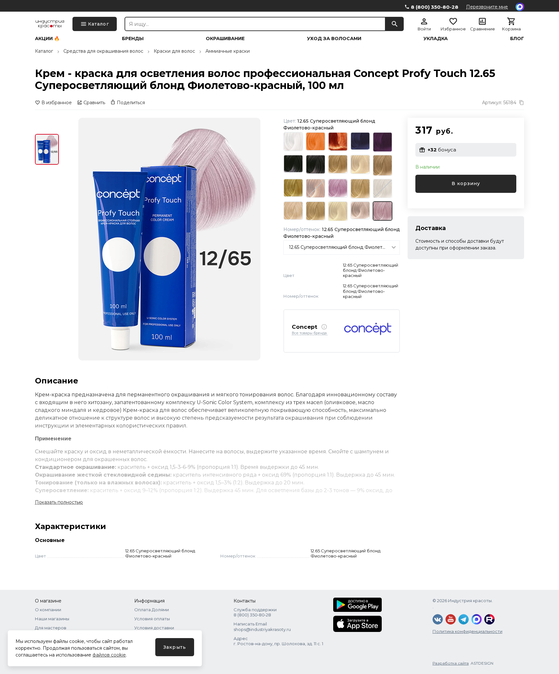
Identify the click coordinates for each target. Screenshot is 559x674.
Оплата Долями (151, 609)
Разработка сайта (451, 663)
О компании (48, 609)
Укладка (435, 38)
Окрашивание (225, 38)
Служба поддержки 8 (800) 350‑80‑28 (255, 612)
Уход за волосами (334, 38)
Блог (517, 38)
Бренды (133, 38)
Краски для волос (174, 51)
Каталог (44, 51)
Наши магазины (52, 618)
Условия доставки (154, 627)
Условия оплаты (152, 618)
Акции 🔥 (47, 38)
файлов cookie (109, 655)
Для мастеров (50, 627)
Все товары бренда (309, 333)
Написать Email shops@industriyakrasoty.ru (262, 626)
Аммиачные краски (227, 51)
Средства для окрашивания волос (103, 51)
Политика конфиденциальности (467, 631)
